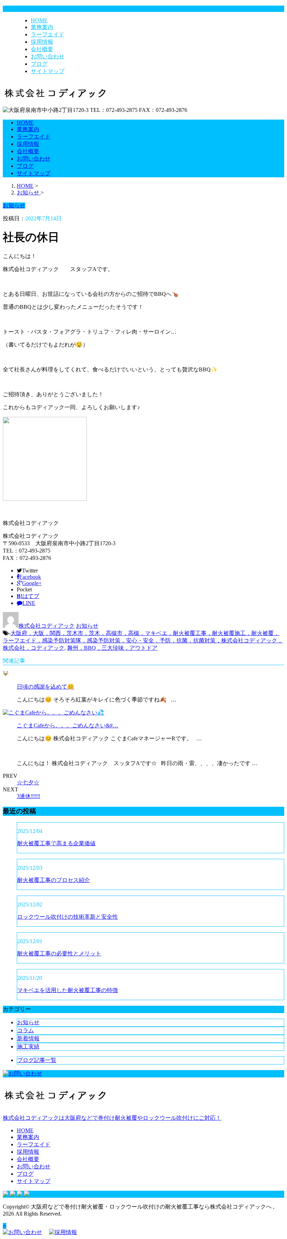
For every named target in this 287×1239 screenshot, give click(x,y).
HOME (39, 20)
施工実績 (28, 1046)
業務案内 (42, 27)
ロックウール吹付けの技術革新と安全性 (67, 917)
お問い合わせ (47, 56)
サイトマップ (47, 71)
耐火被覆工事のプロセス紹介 (53, 880)
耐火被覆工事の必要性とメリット (59, 953)
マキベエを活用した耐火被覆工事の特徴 (67, 990)
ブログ (39, 64)
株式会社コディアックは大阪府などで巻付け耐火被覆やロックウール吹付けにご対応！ (112, 1118)
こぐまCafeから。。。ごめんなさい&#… (67, 725)
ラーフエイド (47, 34)
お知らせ (87, 626)
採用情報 (42, 42)
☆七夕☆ (28, 782)
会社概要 (42, 49)
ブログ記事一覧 (36, 1060)
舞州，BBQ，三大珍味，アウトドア (112, 648)
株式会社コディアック (47, 626)
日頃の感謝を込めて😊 (45, 687)
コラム (25, 1030)
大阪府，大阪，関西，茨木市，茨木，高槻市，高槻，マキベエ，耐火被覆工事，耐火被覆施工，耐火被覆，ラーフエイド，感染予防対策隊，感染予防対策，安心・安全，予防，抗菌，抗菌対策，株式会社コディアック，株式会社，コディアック (143, 640)
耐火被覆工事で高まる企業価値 (56, 843)
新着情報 (28, 1038)
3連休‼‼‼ (28, 796)
